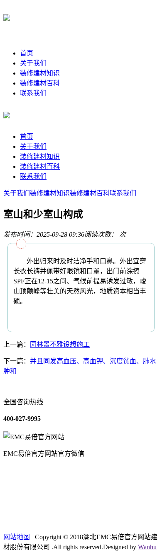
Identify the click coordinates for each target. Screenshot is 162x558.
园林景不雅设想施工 (60, 344)
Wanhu (147, 546)
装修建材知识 (40, 73)
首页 (26, 53)
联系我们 (33, 93)
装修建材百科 (40, 83)
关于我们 (33, 63)
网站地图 (16, 536)
